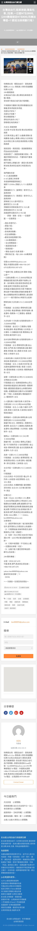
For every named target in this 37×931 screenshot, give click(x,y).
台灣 (19, 599)
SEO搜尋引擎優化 (7, 891)
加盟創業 (15, 905)
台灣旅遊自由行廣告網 (13, 2)
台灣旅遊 (26, 599)
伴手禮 (20, 899)
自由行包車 (20, 605)
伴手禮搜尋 (26, 919)
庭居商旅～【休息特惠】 (13, 812)
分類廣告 (18, 886)
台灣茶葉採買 (19, 921)
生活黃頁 (18, 894)
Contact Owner (18, 782)
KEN (18, 741)
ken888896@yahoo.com (20, 622)
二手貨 (17, 902)
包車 (14, 599)
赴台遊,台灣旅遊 (7, 897)
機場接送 (25, 602)
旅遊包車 (17, 602)
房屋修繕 (4, 883)
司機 (6, 602)
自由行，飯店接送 (10, 608)
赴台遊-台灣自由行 (14, 919)
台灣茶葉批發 (6, 910)
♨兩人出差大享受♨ (12, 820)
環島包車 (7, 605)
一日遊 (9, 599)
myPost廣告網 (6, 881)
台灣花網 (21, 907)
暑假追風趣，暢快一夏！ (13, 816)
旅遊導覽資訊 (10, 30)
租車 (13, 605)
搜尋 (19, 656)
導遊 (11, 602)
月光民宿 (8, 802)
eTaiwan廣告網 (15, 889)
